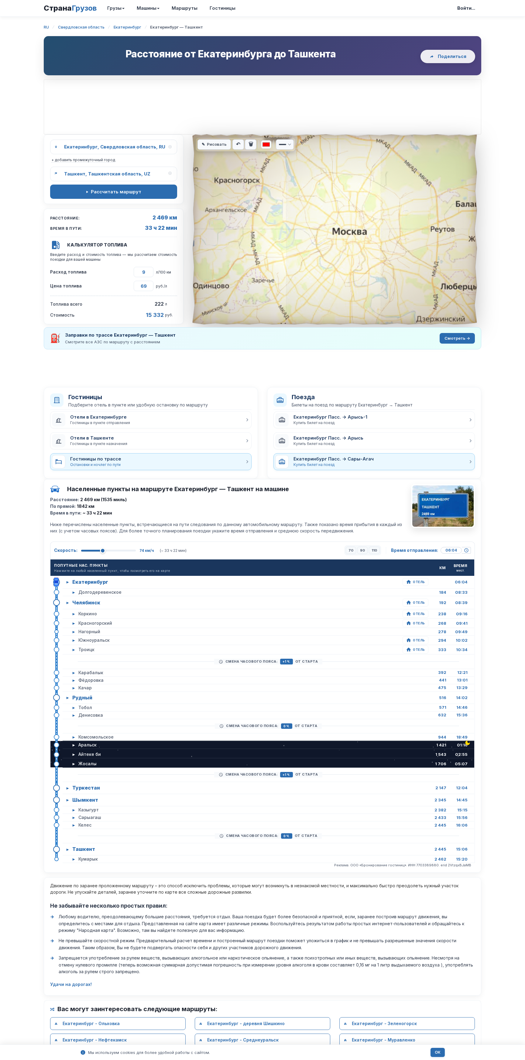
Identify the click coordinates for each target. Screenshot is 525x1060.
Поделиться (452, 56)
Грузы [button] (114, 8)
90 (362, 550)
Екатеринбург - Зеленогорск (384, 1023)
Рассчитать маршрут (116, 192)
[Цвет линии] (266, 144)
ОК (438, 1052)
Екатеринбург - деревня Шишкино (246, 1023)
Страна (70, 8)
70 (350, 550)
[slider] (102, 550)
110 (374, 550)
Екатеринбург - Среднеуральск (243, 1039)
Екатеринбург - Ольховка (91, 1023)
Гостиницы (222, 8)
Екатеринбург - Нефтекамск (95, 1039)
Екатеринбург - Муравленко (383, 1039)
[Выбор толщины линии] (285, 144)
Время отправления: (414, 550)
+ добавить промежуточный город (83, 160)
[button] (151, 419)
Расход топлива (68, 271)
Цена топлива (66, 285)
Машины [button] (146, 8)
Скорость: (65, 550)
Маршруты (184, 8)
